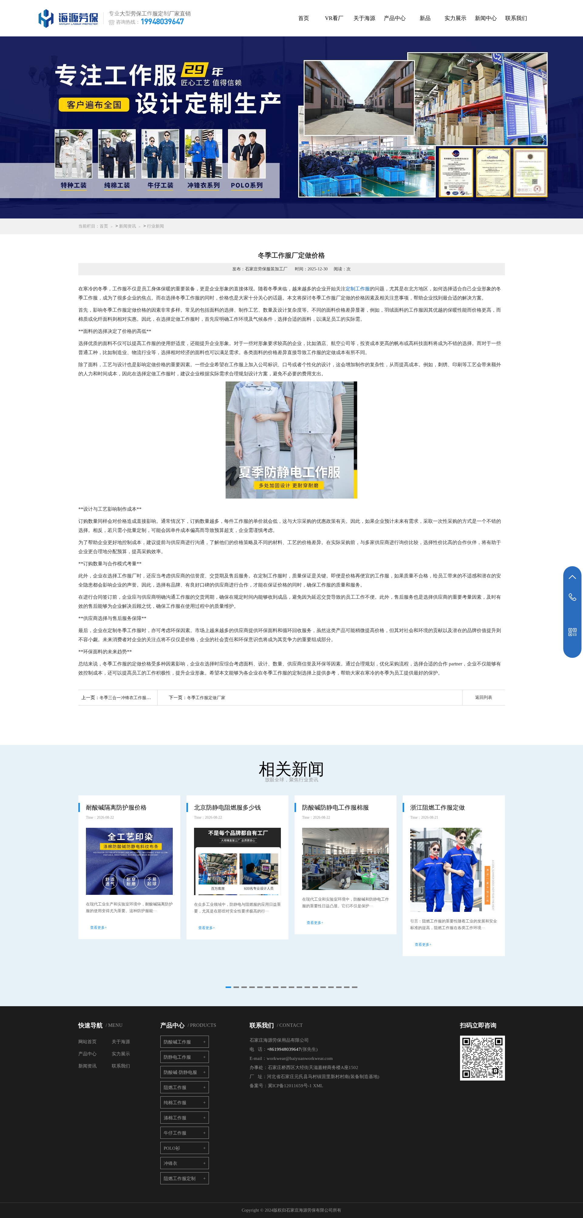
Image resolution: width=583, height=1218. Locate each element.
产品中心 (395, 18)
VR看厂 (334, 18)
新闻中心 (486, 18)
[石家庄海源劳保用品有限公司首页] (69, 18)
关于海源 (364, 18)
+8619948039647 (284, 1049)
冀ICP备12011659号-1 (290, 1085)
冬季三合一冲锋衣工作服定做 (127, 697)
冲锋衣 (170, 1163)
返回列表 (483, 697)
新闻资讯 (127, 226)
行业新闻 (155, 226)
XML (318, 1085)
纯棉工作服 (175, 1102)
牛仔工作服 (175, 1133)
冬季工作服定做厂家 (206, 697)
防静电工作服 (177, 1057)
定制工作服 (358, 288)
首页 (303, 18)
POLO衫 (172, 1148)
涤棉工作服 (175, 1117)
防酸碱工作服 (177, 1042)
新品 (425, 18)
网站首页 (87, 1041)
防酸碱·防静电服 (180, 1072)
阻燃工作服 (175, 1087)
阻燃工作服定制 (180, 1178)
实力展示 (455, 18)
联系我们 (516, 18)
